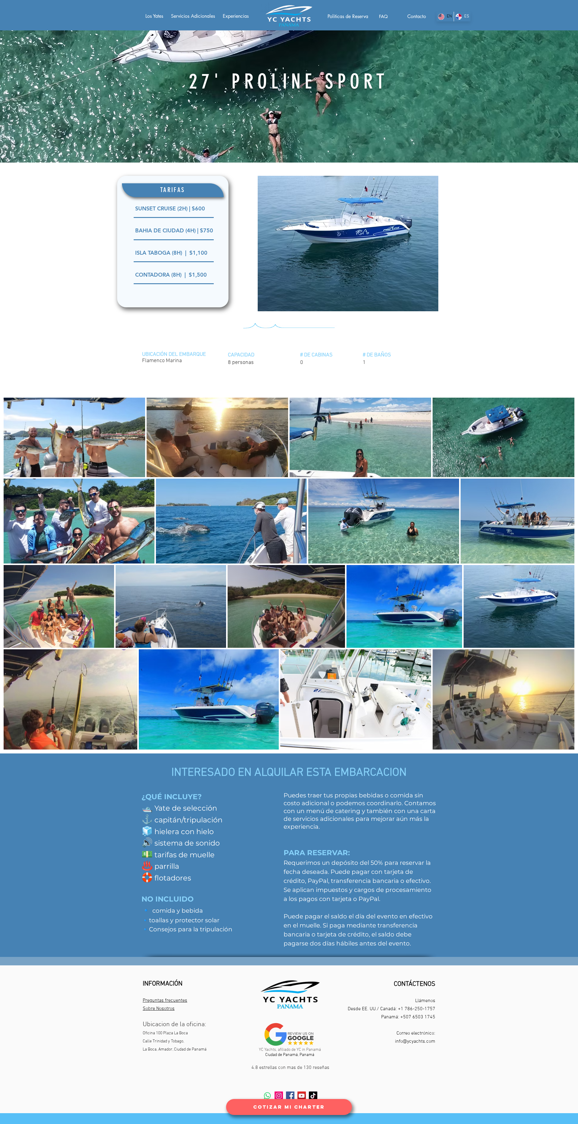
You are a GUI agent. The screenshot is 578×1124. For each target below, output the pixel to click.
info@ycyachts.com (415, 1042)
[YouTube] (301, 1095)
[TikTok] (313, 1095)
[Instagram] (279, 1095)
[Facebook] (290, 1095)
